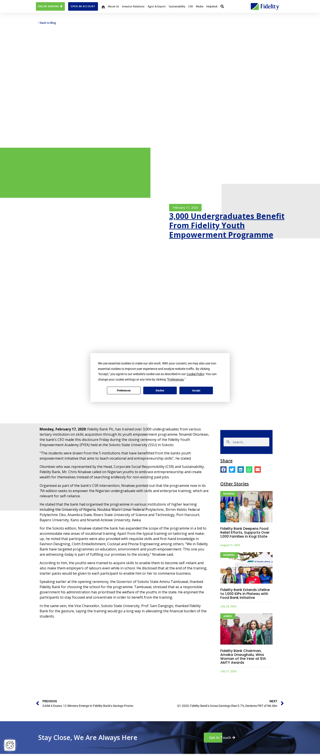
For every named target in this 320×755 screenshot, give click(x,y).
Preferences (124, 390)
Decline (160, 390)
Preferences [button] (176, 379)
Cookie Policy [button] (195, 374)
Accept (196, 390)
